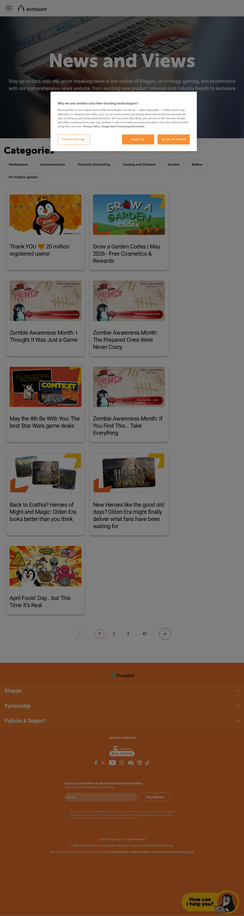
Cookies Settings (73, 139)
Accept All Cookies (173, 139)
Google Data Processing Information (122, 126)
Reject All (138, 139)
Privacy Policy (91, 126)
